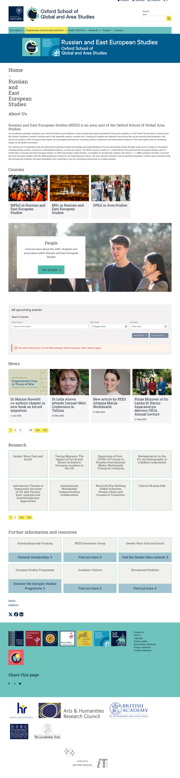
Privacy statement (142, 647)
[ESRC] (19, 731)
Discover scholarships (34, 557)
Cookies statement (142, 650)
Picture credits (140, 641)
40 (31, 430)
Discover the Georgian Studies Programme (35, 586)
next (38, 430)
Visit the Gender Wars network (144, 557)
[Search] (169, 18)
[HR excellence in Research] (21, 710)
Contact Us (13, 605)
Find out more (89, 557)
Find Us (11, 600)
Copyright (138, 638)
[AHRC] (71, 710)
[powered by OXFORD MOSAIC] (90, 752)
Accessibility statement (145, 644)
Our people (50, 270)
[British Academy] (128, 710)
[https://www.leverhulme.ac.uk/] (47, 731)
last (45, 430)
